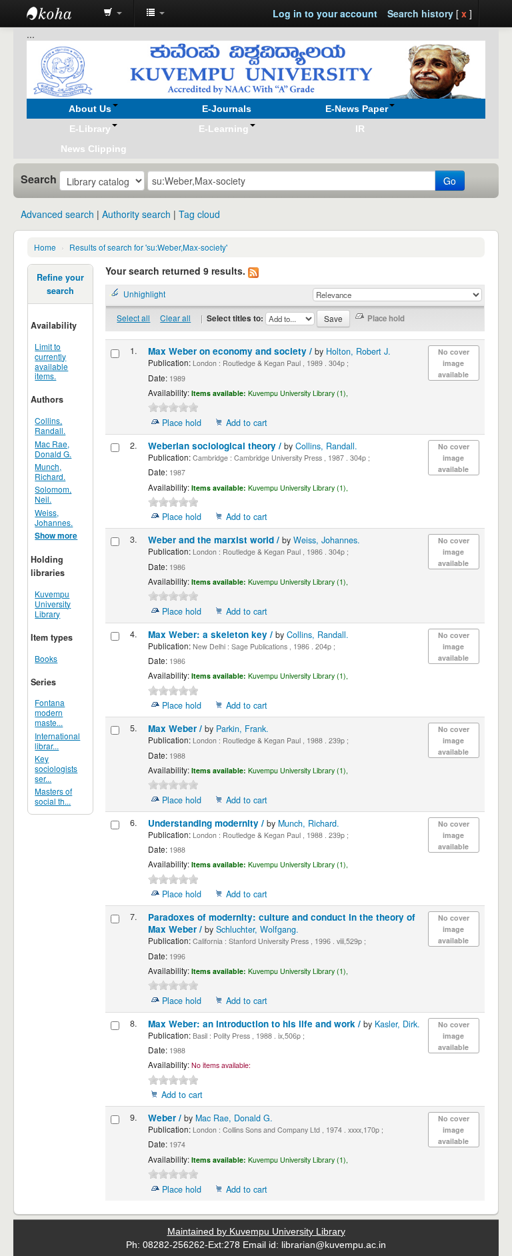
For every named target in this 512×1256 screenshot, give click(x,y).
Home (45, 247)
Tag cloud (199, 214)
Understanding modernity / (207, 823)
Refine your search (60, 284)
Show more (56, 535)
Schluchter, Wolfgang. (257, 929)
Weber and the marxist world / (215, 539)
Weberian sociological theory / (216, 445)
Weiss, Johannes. (54, 517)
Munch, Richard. (50, 471)
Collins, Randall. (50, 425)
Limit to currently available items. (51, 361)
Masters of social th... (53, 796)
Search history (420, 13)
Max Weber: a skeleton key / (211, 634)
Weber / (166, 1117)
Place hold (181, 423)
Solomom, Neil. (53, 494)
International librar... (57, 740)
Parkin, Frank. (242, 729)
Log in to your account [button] (325, 13)
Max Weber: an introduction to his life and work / (255, 1023)
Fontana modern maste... (50, 712)
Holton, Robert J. (358, 351)
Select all (133, 317)
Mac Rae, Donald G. (53, 448)
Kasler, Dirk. (397, 1024)
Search (39, 179)
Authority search (136, 214)
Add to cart (246, 423)
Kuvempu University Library (53, 603)
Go (449, 180)
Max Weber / (176, 728)
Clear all (175, 317)
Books (46, 658)
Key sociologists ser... (56, 768)
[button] (112, 13)
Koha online (60, 13)
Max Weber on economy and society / (231, 351)
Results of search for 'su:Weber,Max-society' (148, 247)
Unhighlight (144, 293)
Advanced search (57, 214)
